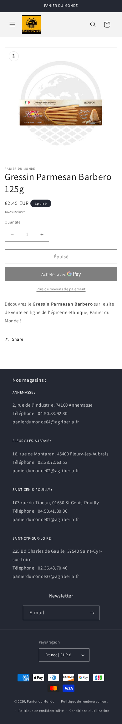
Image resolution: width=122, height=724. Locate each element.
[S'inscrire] (92, 613)
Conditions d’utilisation (89, 710)
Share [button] (17, 339)
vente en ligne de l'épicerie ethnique (49, 312)
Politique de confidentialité (41, 710)
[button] (12, 24)
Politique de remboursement (84, 701)
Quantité (12, 222)
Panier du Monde (40, 701)
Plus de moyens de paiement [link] (61, 289)
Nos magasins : (29, 380)
